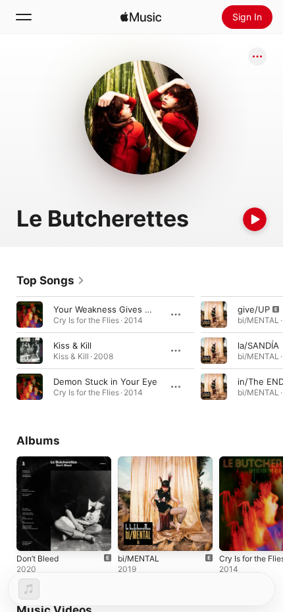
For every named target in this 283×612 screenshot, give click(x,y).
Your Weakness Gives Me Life (114, 309)
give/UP (254, 309)
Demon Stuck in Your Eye (105, 381)
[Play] (255, 219)
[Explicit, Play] (214, 314)
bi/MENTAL (138, 558)
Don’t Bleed (37, 558)
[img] (140, 17)
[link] (50, 280)
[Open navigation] (23, 17)
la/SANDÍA (258, 345)
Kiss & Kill (72, 345)
